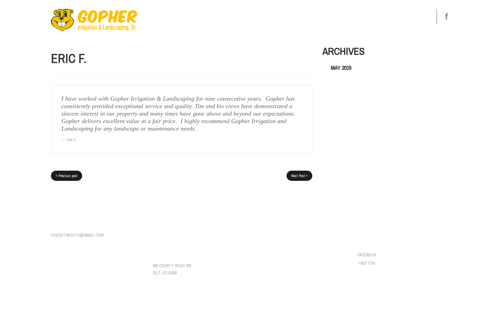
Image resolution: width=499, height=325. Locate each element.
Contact (408, 17)
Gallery (350, 17)
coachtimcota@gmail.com (77, 235)
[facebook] (446, 16)
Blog (378, 17)
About (284, 19)
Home (260, 17)
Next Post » (299, 175)
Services (314, 19)
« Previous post (66, 175)
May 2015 (341, 67)
